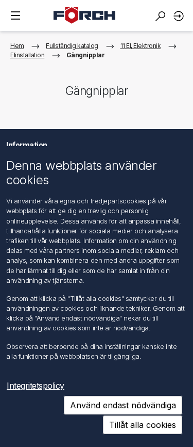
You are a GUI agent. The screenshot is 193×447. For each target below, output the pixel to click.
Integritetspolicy (35, 385)
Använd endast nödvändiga (123, 405)
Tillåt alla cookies (142, 425)
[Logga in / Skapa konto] (180, 15)
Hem (17, 46)
